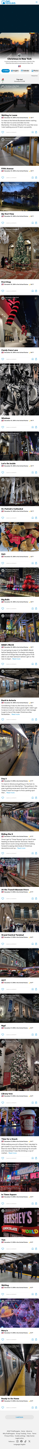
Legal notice (19, 1438)
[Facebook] (21, 1441)
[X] (29, 1441)
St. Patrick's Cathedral (12, 509)
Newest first (35, 76)
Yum (3, 1240)
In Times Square (9, 1194)
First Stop (6, 282)
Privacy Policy (9, 1436)
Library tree (7, 1093)
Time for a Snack (9, 1139)
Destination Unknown (10, 87)
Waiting (5, 1285)
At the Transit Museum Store (15, 889)
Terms (34, 1433)
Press (29, 1433)
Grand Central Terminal (12, 935)
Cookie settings (20, 1436)
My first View (7, 214)
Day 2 (4, 778)
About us (29, 1431)
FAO (3, 554)
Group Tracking (21, 1433)
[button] (36, 2)
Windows (5, 418)
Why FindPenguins (9, 1433)
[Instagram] (17, 1441)
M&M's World (7, 645)
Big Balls (5, 599)
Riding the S (7, 834)
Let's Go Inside (8, 463)
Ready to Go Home (10, 1398)
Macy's (4, 1330)
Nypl (3, 1025)
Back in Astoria (8, 700)
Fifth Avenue (7, 168)
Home (23, 1431)
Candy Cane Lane (9, 350)
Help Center (31, 1436)
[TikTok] (25, 1441)
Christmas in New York (19, 58)
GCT (3, 980)
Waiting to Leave (9, 115)
